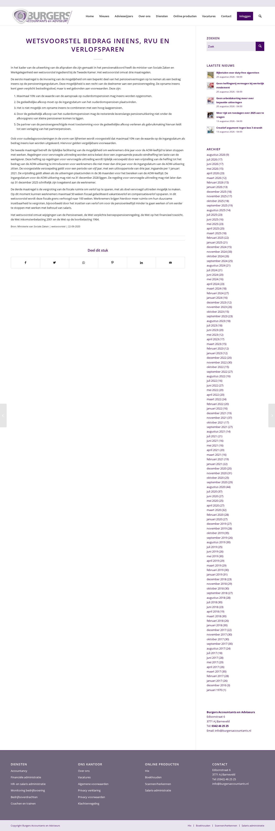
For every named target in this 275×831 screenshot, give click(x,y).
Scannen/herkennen (158, 784)
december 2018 (216, 579)
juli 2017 (212, 653)
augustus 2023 (216, 321)
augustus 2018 (216, 598)
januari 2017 (214, 681)
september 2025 (217, 205)
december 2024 (216, 247)
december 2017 (216, 630)
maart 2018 (214, 616)
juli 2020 (212, 491)
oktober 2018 (215, 588)
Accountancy (19, 771)
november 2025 (217, 196)
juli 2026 (212, 159)
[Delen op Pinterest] (112, 262)
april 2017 (213, 667)
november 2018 (217, 584)
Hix (147, 771)
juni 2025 (212, 219)
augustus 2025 (216, 210)
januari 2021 (214, 464)
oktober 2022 (215, 367)
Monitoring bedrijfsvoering (28, 790)
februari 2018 (215, 621)
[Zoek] (260, 16)
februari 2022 (215, 404)
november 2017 (217, 634)
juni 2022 (212, 385)
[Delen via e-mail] (170, 262)
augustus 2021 (216, 431)
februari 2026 (215, 182)
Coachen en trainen (23, 803)
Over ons (84, 771)
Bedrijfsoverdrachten (24, 797)
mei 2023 (212, 335)
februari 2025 (215, 238)
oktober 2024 (215, 256)
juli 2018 (212, 602)
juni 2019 (212, 551)
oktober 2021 (215, 422)
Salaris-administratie (158, 790)
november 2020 (217, 473)
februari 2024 (215, 293)
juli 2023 (212, 325)
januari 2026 (214, 187)
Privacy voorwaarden (91, 797)
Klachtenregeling (88, 803)
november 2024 (217, 252)
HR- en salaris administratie (28, 784)
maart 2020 (214, 510)
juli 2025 (212, 215)
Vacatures (84, 777)
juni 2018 (212, 607)
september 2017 (217, 644)
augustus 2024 (216, 265)
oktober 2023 (215, 312)
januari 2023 (214, 353)
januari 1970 (214, 690)
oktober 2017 (215, 639)
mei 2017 (212, 662)
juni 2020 (212, 496)
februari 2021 (215, 459)
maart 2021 (214, 455)
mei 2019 (212, 556)
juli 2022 (212, 381)
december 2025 (216, 192)
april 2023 (213, 339)
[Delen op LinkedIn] (141, 262)
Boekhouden (153, 777)
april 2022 (213, 395)
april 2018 (213, 611)
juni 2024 (212, 275)
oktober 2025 (215, 201)
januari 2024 (214, 298)
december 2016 (216, 685)
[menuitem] (89, 16)
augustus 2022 (216, 376)
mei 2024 (212, 279)
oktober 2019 (215, 533)
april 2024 (213, 284)
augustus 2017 (216, 648)
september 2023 (217, 316)
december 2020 (216, 468)
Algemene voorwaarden (93, 784)
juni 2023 (212, 330)
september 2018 (217, 593)
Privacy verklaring (89, 790)
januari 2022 (214, 408)
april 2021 (213, 450)
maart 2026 (214, 178)
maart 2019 (214, 565)
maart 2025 (214, 233)
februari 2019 (215, 570)
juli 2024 (212, 270)
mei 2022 (212, 390)
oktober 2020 (215, 478)
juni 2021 (212, 441)
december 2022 (216, 358)
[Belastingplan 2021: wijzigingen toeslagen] (3, 415)
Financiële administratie (26, 777)
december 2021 (216, 413)
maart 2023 (214, 344)
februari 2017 (215, 676)
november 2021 (217, 418)
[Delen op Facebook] (25, 262)
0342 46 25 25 (220, 726)
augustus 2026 (216, 155)
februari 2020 (215, 515)
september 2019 (217, 538)
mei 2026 (212, 169)
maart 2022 (214, 399)
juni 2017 (212, 658)
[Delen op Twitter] (54, 262)
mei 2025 (212, 224)
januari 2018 (214, 625)
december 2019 (216, 524)
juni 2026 (212, 164)
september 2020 (217, 482)
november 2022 (217, 362)
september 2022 (217, 372)
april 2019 (213, 561)
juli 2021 (212, 436)
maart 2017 (214, 671)
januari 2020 (214, 519)
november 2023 (217, 307)
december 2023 (216, 302)
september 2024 (217, 261)
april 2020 (213, 505)
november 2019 (217, 528)
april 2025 (213, 228)
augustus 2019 (216, 542)
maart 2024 (214, 288)
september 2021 (217, 427)
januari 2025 (214, 242)
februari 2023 (215, 348)
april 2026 (213, 173)
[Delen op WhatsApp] (83, 262)
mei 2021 (212, 445)
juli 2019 (212, 547)
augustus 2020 (216, 487)
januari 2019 (214, 574)
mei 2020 (212, 501)
